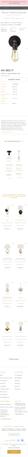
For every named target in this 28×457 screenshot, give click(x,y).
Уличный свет (4, 389)
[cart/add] (9, 232)
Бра (1, 375)
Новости (17, 386)
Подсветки (3, 380)
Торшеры (3, 386)
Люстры (2, 383)
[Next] (26, 48)
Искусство (3, 391)
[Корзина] (22, 8)
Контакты (18, 389)
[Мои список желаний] (18, 8)
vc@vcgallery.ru (19, 414)
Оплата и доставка (6, 407)
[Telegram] (6, 8)
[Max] (22, 440)
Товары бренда (6, 132)
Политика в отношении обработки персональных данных (4, 413)
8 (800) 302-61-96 (20, 403)
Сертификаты (4, 397)
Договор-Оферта (5, 404)
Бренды (17, 380)
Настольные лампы (6, 378)
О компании (18, 375)
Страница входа (5, 419)
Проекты (17, 383)
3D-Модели (4, 394)
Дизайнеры (18, 378)
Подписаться (14, 434)
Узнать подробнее (14, 447)
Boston (21, 29)
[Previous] (21, 141)
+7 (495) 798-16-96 (20, 405)
